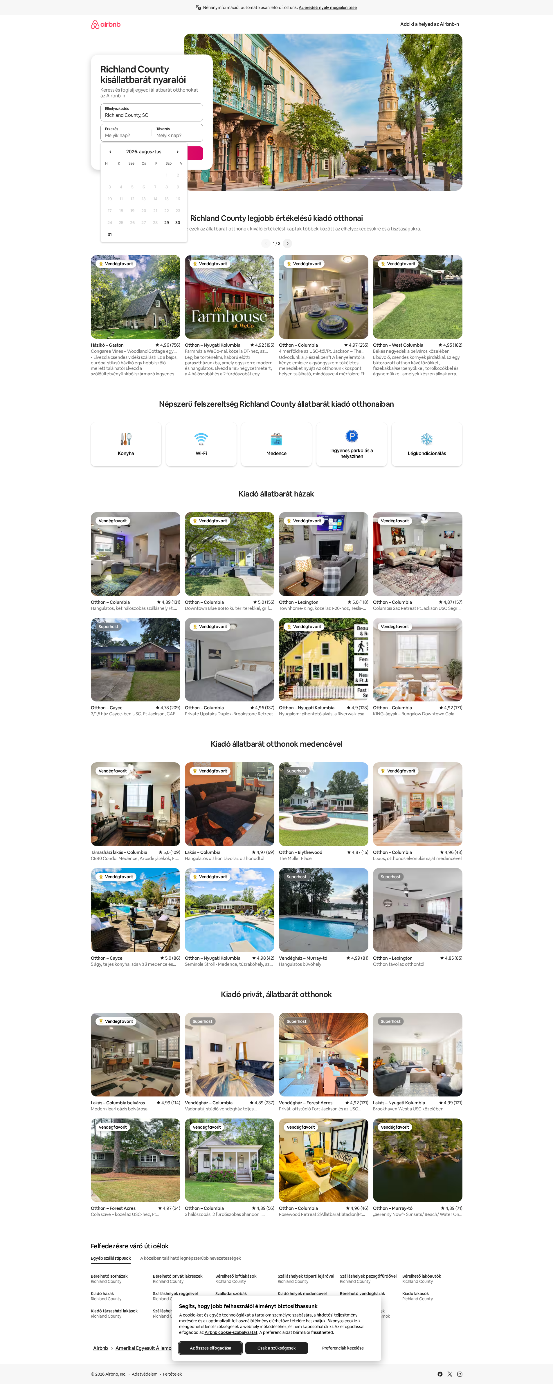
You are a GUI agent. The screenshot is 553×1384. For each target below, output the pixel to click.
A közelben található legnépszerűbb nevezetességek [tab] (190, 1258)
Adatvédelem (145, 1374)
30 (177, 222)
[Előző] (266, 243)
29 (166, 222)
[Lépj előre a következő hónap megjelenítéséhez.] (177, 152)
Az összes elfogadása (210, 1348)
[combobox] (152, 115)
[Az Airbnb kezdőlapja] (105, 24)
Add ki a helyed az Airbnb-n (429, 24)
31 (110, 234)
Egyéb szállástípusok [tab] (111, 1258)
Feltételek (172, 1374)
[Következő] (287, 243)
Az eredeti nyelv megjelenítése (328, 7)
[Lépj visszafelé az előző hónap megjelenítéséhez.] (110, 152)
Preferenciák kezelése (342, 1348)
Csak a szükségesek (276, 1348)
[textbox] (126, 135)
